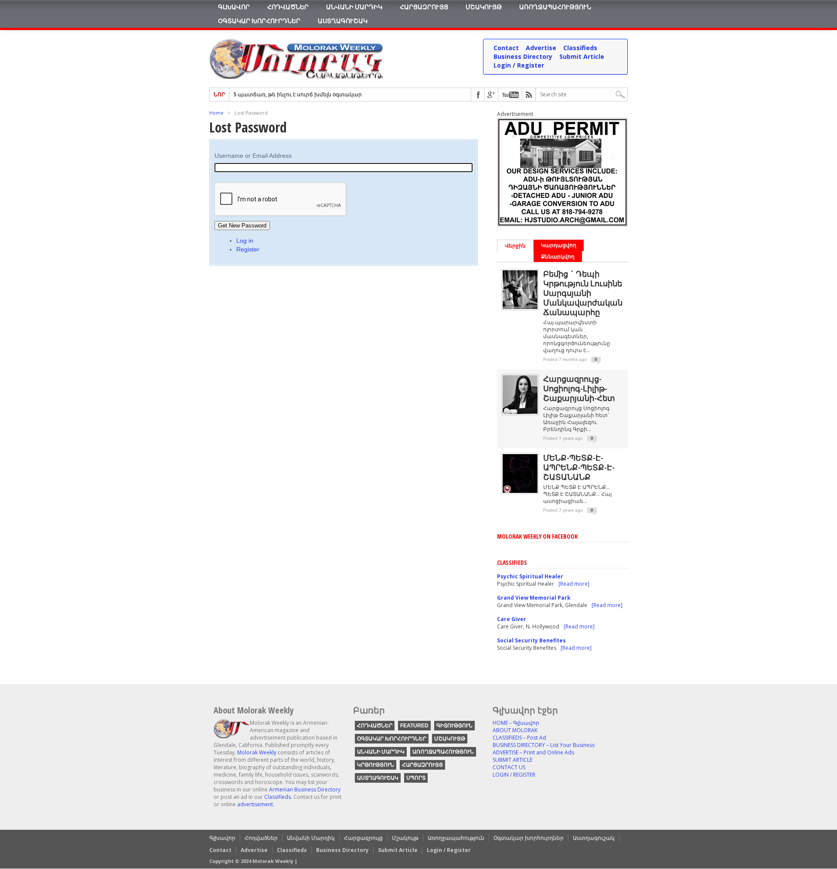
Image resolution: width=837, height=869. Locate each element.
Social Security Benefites (531, 640)
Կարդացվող (558, 245)
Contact (506, 48)
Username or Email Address (253, 155)
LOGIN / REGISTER (514, 774)
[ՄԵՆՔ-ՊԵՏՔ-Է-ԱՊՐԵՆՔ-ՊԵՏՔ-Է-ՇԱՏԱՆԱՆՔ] (520, 491)
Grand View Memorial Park (534, 597)
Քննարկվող (558, 256)
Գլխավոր (234, 7)
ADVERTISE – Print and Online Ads (533, 752)
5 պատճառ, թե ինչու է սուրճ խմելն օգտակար (297, 94)
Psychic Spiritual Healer (530, 576)
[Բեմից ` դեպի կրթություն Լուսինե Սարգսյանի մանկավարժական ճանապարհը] (520, 307)
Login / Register (518, 65)
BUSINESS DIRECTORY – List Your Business (544, 745)
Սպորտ (415, 778)
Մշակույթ (484, 7)
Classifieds (580, 48)
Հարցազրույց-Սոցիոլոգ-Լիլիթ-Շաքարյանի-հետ (579, 388)
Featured (414, 726)
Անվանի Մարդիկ (354, 7)
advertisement (255, 804)
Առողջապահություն (555, 7)
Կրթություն (375, 765)
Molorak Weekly (256, 752)
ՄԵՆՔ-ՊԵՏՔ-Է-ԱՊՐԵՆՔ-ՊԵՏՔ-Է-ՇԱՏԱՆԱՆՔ (579, 467)
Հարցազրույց (424, 7)
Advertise (541, 48)
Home (216, 112)
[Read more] (573, 583)
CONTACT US (509, 767)
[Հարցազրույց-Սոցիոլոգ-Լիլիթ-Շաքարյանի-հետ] (520, 412)
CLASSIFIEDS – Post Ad (519, 737)
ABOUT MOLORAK (515, 730)
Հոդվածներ (288, 7)
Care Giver (511, 619)
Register (247, 249)
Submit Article (581, 56)
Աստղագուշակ (342, 21)
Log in (244, 240)
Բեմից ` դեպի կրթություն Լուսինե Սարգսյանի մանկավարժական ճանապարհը (583, 293)
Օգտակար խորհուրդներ (259, 21)
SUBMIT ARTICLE (512, 760)
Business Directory (522, 56)
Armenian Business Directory (304, 789)
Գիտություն (454, 726)
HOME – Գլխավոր (516, 722)
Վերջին (515, 245)
